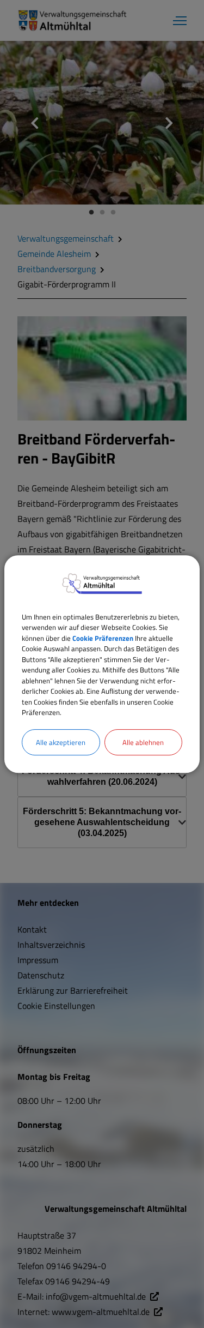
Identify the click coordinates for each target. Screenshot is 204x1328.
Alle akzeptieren (60, 742)
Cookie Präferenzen (102, 638)
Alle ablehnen (143, 742)
